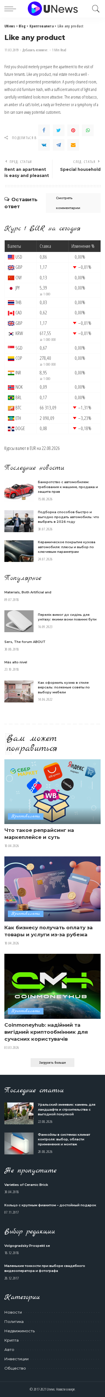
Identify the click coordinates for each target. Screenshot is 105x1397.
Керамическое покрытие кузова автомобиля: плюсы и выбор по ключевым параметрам (66, 547)
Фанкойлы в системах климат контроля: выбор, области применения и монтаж (64, 1139)
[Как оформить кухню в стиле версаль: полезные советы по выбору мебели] (19, 691)
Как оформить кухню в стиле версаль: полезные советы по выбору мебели (64, 687)
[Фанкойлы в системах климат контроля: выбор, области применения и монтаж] (19, 1143)
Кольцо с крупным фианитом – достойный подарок (50, 1205)
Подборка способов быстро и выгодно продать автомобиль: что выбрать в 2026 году (68, 517)
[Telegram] (58, 145)
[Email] (73, 145)
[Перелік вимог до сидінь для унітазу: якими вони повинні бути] (19, 621)
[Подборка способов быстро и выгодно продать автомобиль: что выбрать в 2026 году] (19, 521)
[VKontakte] (44, 145)
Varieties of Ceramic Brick (26, 1185)
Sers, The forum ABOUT (25, 642)
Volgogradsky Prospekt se (27, 1246)
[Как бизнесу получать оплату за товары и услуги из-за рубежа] (52, 888)
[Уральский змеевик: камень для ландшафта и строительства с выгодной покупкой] (19, 1113)
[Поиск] (94, 8)
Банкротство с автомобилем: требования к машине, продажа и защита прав (68, 487)
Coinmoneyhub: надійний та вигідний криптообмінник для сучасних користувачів (46, 1032)
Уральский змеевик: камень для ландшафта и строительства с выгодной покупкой (66, 1109)
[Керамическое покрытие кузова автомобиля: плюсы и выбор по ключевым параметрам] (19, 551)
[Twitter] (58, 130)
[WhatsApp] (88, 130)
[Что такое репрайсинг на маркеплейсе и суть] (52, 791)
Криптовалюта (25, 816)
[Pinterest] (73, 130)
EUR (33, 448)
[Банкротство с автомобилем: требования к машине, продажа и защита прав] (19, 491)
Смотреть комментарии (68, 203)
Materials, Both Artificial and (27, 592)
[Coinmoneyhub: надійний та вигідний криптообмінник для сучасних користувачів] (52, 986)
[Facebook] (44, 130)
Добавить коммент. (35, 50)
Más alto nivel (15, 662)
